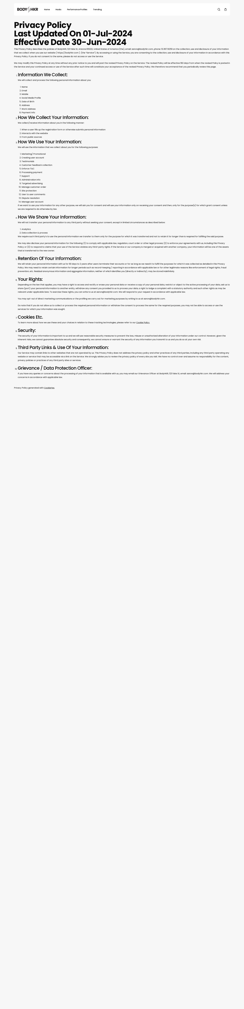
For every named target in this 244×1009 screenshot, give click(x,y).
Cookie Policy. (143, 322)
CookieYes (49, 387)
